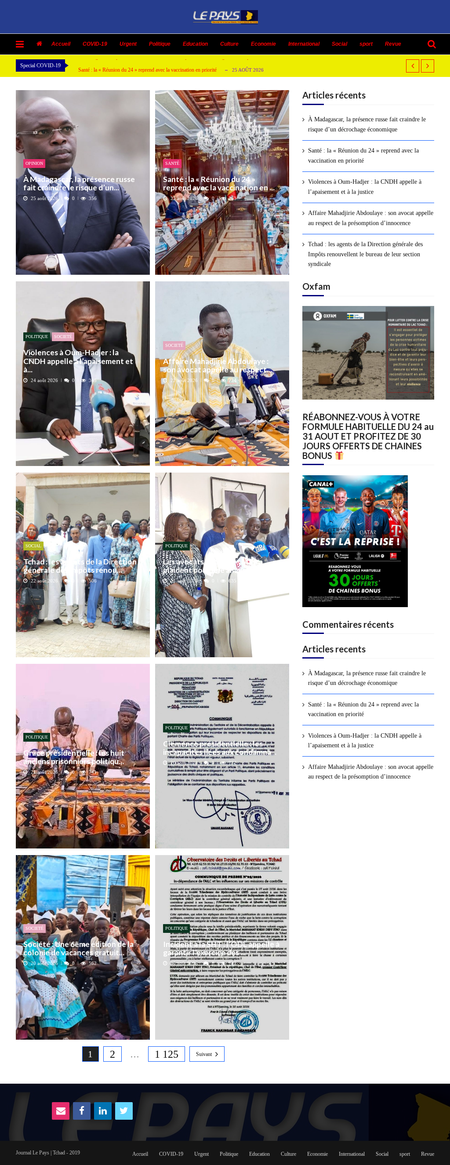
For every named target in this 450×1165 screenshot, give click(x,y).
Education (195, 44)
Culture (229, 44)
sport (366, 44)
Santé (172, 163)
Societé (63, 336)
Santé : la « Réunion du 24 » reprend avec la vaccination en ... (219, 183)
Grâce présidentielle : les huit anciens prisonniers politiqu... (73, 757)
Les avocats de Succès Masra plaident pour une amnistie (213, 566)
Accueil (60, 44)
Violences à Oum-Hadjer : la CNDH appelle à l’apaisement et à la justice (364, 186)
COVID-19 (95, 44)
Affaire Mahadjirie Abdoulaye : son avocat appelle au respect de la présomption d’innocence (370, 218)
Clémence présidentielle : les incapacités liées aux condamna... (219, 748)
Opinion (34, 163)
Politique (160, 44)
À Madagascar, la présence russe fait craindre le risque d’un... (79, 183)
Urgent (128, 44)
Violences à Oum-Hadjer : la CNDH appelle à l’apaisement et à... (78, 361)
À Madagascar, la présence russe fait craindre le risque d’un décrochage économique (367, 124)
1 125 (166, 1054)
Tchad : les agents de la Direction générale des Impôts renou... (80, 566)
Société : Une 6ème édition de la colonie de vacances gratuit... (78, 948)
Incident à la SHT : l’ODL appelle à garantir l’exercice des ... (221, 948)
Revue (393, 44)
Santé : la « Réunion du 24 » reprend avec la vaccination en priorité (147, 70)
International (303, 44)
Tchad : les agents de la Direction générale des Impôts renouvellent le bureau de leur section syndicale (365, 254)
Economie (263, 44)
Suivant (204, 1054)
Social (339, 44)
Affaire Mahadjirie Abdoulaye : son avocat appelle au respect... (217, 365)
